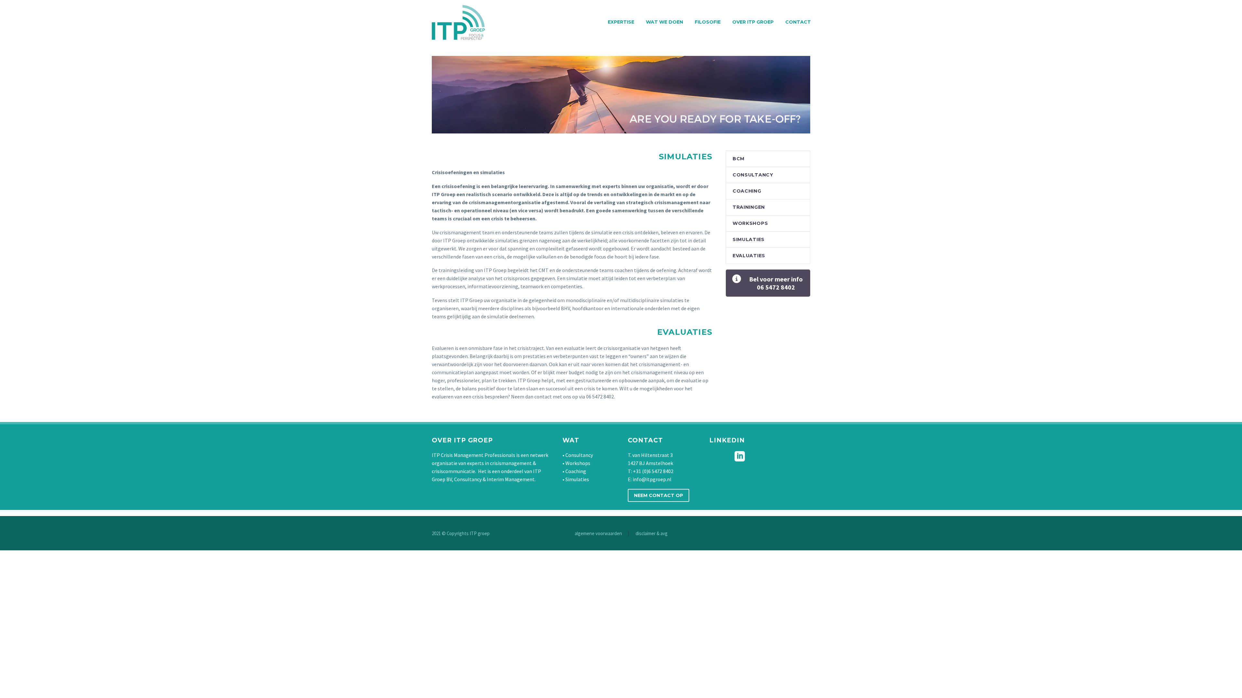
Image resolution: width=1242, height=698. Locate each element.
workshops (750, 223)
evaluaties (749, 256)
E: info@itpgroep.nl (649, 479)
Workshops (577, 463)
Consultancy (579, 455)
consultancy (753, 175)
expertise (621, 22)
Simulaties (577, 479)
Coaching (575, 471)
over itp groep (753, 22)
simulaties (749, 239)
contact (798, 22)
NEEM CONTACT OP (658, 495)
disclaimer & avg (652, 533)
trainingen (749, 207)
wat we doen (664, 22)
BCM (739, 159)
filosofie (708, 22)
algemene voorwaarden (598, 533)
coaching (747, 191)
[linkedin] (740, 456)
